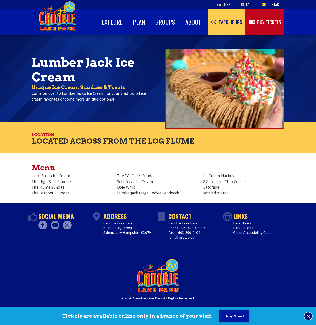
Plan (139, 21)
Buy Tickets (269, 22)
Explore (112, 21)
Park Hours (230, 22)
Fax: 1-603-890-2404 (184, 232)
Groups (165, 21)
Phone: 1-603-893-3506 (186, 228)
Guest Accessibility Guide (252, 232)
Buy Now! (234, 316)
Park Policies (243, 228)
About (193, 21)
